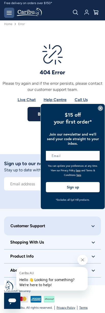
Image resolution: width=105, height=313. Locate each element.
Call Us (81, 99)
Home (8, 24)
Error (21, 24)
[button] (52, 226)
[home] (29, 12)
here (78, 170)
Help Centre (55, 99)
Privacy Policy (66, 307)
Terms (83, 307)
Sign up (73, 187)
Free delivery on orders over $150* (28, 3)
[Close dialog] (100, 108)
